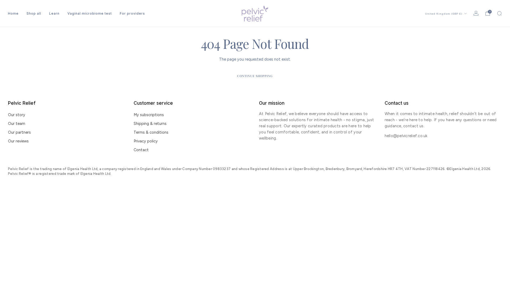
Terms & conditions (151, 132)
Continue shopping (255, 76)
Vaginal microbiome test (89, 13)
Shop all (34, 13)
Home (13, 13)
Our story (16, 114)
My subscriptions (149, 114)
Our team (16, 123)
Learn (54, 13)
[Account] (476, 13)
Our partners (19, 132)
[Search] (499, 13)
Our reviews (18, 141)
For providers (132, 13)
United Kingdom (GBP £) (443, 13)
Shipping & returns (150, 123)
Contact (141, 149)
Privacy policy (146, 141)
